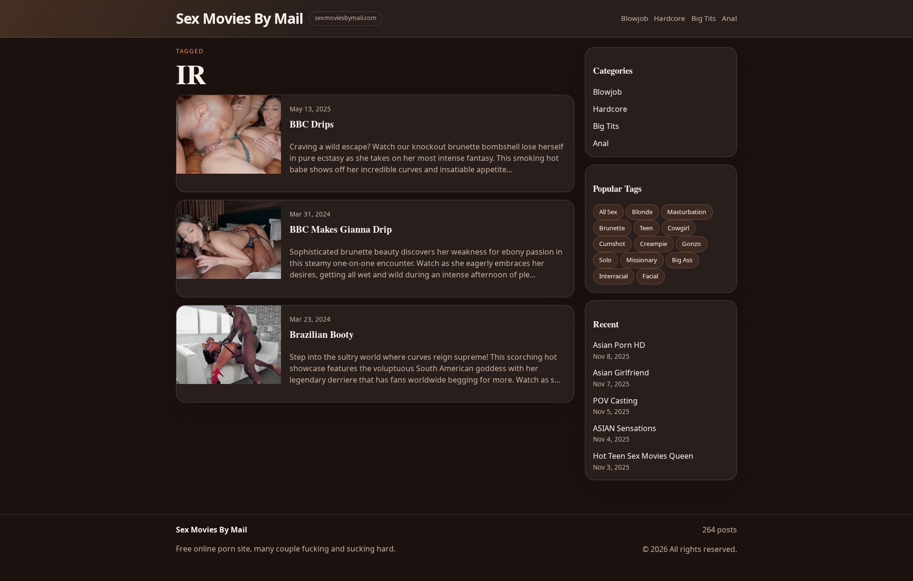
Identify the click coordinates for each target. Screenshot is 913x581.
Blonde (642, 211)
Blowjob (634, 18)
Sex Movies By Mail (239, 18)
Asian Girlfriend (621, 372)
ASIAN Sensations (624, 428)
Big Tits (703, 18)
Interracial (613, 276)
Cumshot (612, 243)
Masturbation (686, 211)
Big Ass (682, 260)
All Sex (608, 211)
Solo (605, 260)
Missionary (641, 260)
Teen (646, 228)
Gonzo (691, 243)
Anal (729, 18)
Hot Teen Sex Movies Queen (643, 456)
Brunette (612, 228)
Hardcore (669, 18)
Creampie (653, 243)
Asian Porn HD (619, 345)
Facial (650, 276)
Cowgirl (678, 228)
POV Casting (615, 400)
